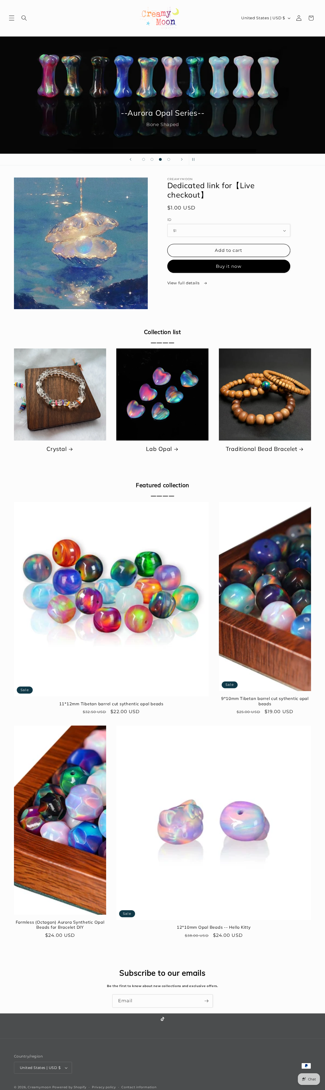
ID (169, 219)
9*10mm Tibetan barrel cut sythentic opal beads (265, 701)
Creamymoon (39, 1087)
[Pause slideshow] (194, 159)
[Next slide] (181, 159)
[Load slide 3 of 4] (160, 159)
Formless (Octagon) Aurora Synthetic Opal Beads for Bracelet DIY (60, 924)
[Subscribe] (206, 1001)
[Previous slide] (130, 159)
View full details (184, 282)
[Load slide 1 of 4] (143, 159)
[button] (12, 18)
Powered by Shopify (69, 1087)
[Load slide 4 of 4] (169, 159)
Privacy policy (104, 1087)
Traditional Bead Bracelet (261, 448)
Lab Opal (159, 448)
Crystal (56, 448)
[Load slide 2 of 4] (152, 159)
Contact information (139, 1087)
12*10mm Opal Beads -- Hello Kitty (214, 927)
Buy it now (228, 266)
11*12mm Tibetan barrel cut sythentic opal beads (111, 703)
